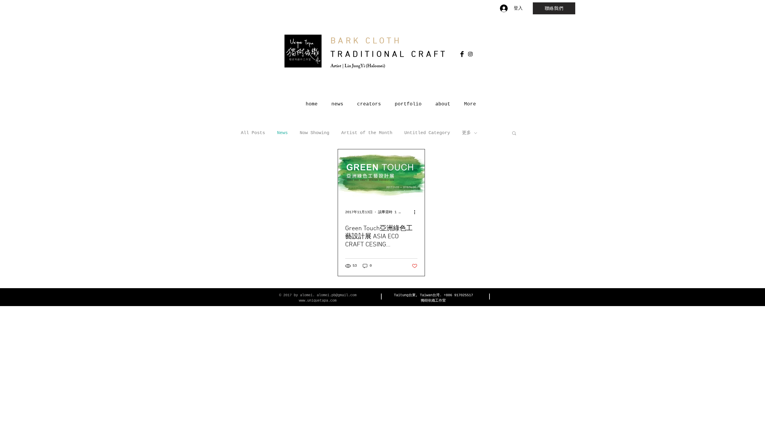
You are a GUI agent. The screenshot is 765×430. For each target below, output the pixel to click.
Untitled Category (427, 133)
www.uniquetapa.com (317, 301)
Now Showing (314, 133)
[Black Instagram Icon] (470, 54)
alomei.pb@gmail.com (337, 295)
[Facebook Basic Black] (462, 54)
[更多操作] (416, 212)
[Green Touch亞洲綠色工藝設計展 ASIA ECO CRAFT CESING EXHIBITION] (381, 174)
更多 (466, 133)
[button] (514, 133)
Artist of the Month (366, 133)
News (282, 133)
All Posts (253, 133)
